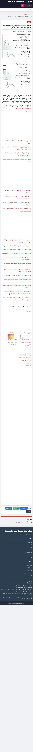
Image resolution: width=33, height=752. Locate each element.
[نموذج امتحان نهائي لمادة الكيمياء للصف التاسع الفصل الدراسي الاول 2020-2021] (25, 352)
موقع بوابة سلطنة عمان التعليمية (14, 603)
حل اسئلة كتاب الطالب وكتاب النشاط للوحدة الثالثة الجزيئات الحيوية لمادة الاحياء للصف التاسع (18, 292)
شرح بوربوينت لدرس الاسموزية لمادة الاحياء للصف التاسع (16, 253)
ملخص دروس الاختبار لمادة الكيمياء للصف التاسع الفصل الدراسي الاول (11, 341)
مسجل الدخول (21, 522)
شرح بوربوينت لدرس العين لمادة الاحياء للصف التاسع (17, 246)
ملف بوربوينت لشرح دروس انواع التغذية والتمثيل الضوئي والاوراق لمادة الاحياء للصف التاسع (16, 298)
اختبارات (30, 555)
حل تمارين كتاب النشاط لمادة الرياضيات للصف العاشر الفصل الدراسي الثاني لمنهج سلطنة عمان (17, 594)
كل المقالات (29, 575)
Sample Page (29, 568)
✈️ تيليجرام (8, 508)
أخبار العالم (29, 542)
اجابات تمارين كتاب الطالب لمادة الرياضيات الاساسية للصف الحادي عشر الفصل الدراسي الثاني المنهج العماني (16, 590)
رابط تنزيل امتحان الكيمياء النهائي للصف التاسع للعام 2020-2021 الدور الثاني (17, 107)
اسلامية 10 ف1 (28, 570)
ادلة (31, 557)
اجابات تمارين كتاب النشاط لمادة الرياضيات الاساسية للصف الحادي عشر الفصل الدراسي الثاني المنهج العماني (16, 586)
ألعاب (30, 545)
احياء (31, 547)
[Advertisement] (16, 120)
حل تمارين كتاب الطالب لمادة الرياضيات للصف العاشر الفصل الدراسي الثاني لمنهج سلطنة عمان (17, 597)
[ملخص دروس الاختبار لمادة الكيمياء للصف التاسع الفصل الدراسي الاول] (11, 335)
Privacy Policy (29, 565)
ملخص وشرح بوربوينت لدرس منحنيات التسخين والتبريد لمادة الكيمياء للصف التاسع (17, 197)
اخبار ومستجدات (28, 552)
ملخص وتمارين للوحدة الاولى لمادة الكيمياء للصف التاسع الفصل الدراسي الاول (18, 154)
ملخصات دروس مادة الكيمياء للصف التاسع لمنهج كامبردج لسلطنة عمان (26, 341)
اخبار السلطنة (29, 550)
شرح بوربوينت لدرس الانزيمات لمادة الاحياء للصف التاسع (17, 249)
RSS (31, 578)
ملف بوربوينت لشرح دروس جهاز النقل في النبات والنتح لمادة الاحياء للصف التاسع (17, 270)
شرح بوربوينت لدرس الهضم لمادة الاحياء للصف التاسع (17, 275)
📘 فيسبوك (24, 508)
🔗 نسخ (28, 512)
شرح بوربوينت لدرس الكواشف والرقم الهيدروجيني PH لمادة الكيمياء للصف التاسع (17, 241)
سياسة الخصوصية (28, 573)
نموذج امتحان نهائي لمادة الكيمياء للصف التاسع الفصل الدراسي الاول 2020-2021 (25, 359)
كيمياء (26, 14)
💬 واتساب (16, 508)
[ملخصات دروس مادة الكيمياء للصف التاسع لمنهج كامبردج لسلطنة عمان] (25, 335)
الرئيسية (31, 14)
